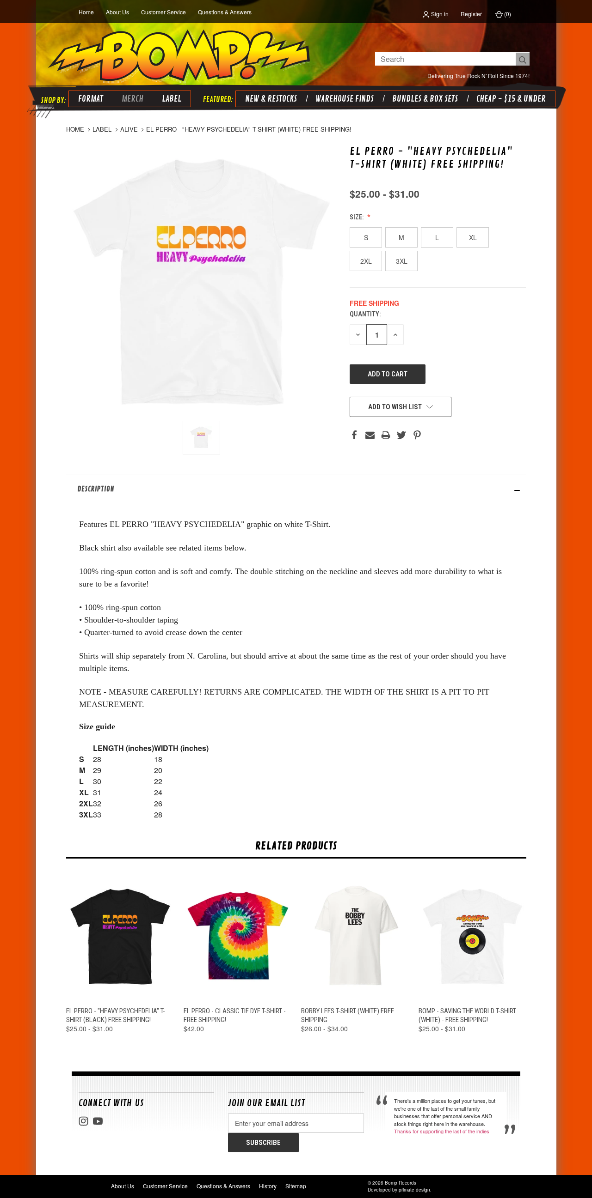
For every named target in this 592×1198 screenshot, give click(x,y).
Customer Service (163, 12)
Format (90, 99)
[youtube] (98, 1121)
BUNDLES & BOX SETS (425, 99)
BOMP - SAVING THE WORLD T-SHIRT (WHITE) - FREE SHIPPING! (467, 1015)
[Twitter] (401, 435)
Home (86, 12)
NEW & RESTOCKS (271, 99)
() (507, 14)
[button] (296, 489)
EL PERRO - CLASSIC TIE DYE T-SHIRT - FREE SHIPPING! (235, 1015)
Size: (357, 217)
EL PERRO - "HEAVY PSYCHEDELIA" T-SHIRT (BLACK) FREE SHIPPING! (115, 1015)
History (268, 1186)
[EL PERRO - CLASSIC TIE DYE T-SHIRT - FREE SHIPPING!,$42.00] (237, 935)
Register (471, 14)
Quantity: (365, 314)
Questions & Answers (225, 12)
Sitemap (295, 1186)
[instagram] (83, 1121)
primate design (414, 1189)
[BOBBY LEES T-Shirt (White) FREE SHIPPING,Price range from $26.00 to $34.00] (354, 935)
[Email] (370, 435)
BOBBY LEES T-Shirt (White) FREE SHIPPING (347, 1015)
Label (171, 99)
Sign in (439, 14)
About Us (117, 12)
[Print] (385, 435)
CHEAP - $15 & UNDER (511, 99)
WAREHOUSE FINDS (344, 99)
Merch (132, 99)
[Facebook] (354, 435)
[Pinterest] (417, 435)
